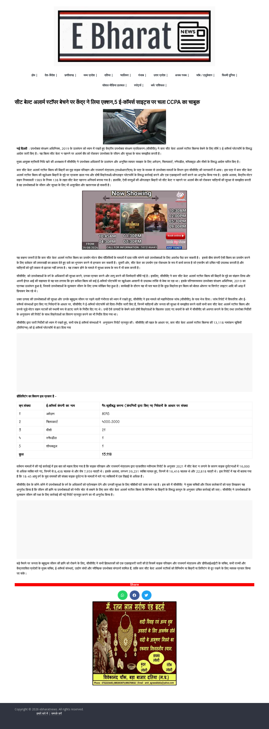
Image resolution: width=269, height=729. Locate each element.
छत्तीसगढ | (70, 75)
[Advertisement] (134, 362)
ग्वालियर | (125, 75)
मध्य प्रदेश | (90, 75)
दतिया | (108, 75)
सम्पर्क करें (56, 713)
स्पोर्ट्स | (139, 85)
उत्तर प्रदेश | (161, 75)
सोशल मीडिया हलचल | (114, 85)
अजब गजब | (182, 75)
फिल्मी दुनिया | (229, 75)
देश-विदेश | (51, 75)
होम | (35, 75)
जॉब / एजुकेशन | (205, 75)
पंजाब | (142, 75)
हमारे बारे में (42, 713)
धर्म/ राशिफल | (159, 85)
